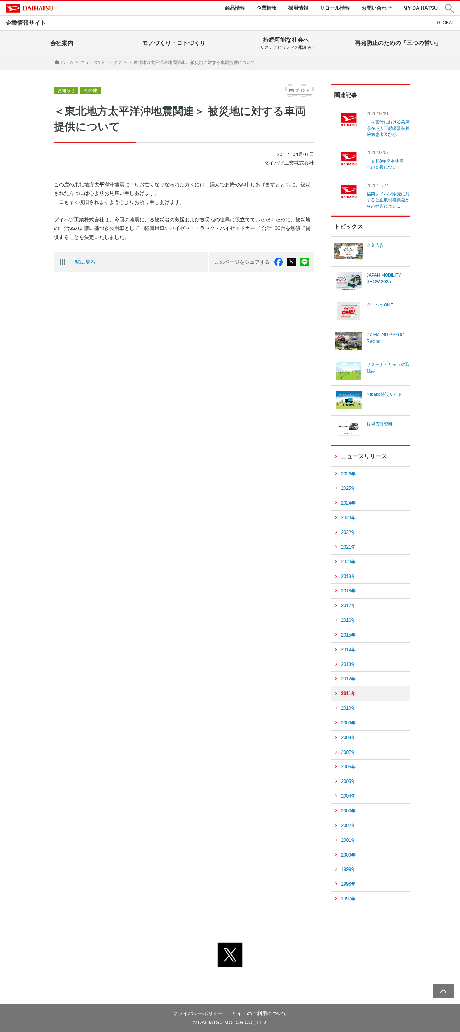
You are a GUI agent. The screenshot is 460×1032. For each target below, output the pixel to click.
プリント (302, 90)
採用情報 (298, 8)
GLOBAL (445, 22)
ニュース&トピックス (101, 62)
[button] (449, 8)
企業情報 (267, 8)
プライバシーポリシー (198, 1013)
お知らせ (66, 90)
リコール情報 (335, 8)
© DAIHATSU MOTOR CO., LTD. (230, 1022)
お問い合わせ (377, 8)
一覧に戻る (82, 262)
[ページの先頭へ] (443, 991)
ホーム (67, 62)
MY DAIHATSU (420, 8)
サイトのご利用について (259, 1013)
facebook (278, 262)
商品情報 (235, 8)
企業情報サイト (26, 23)
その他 (90, 90)
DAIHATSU (29, 8)
